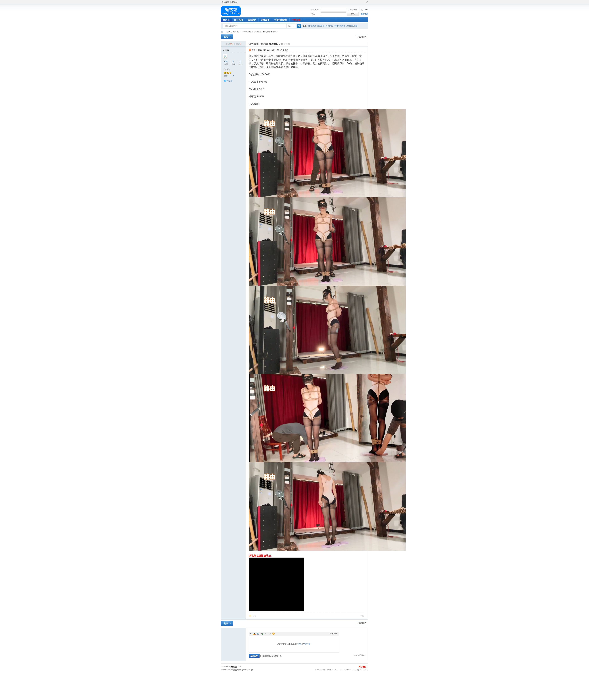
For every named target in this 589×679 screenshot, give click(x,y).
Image (258, 633)
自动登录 (353, 10)
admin (226, 50)
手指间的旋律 (280, 20)
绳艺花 (226, 20)
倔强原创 (265, 20)
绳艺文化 (237, 32)
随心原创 (238, 20)
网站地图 (362, 667)
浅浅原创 (252, 20)
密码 (313, 14)
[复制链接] (285, 44)
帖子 (290, 26)
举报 (362, 616)
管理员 (227, 69)
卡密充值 (296, 20)
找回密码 (364, 10)
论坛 (228, 32)
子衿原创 (329, 26)
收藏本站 (233, 2)
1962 (226, 62)
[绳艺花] (231, 15)
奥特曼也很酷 (351, 26)
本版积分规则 (359, 655)
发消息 (229, 81)
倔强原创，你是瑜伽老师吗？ (266, 32)
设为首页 (225, 2)
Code (269, 633)
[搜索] (299, 26)
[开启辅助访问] (364, 2)
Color (254, 633)
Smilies (273, 633)
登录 (300, 644)
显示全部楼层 (282, 50)
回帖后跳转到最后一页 (272, 656)
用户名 (313, 10)
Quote (265, 633)
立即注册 (364, 14)
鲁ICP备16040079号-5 (245, 670)
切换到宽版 (366, 2)
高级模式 (333, 634)
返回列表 (362, 37)
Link (262, 633)
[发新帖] (227, 36)
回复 (254, 616)
